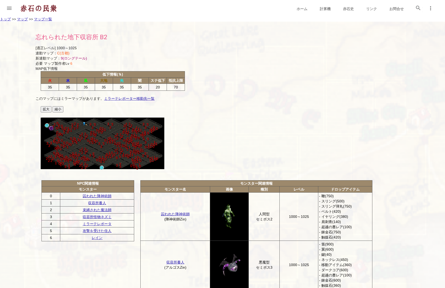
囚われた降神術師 (97, 196)
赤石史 (348, 9)
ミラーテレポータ (97, 224)
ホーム (302, 9)
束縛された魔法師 (97, 210)
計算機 (325, 9)
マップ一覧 (43, 19)
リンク (371, 9)
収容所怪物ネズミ (97, 217)
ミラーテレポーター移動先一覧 (129, 98)
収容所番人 (97, 203)
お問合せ (396, 9)
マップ (22, 19)
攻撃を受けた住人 (97, 231)
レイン (97, 238)
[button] (9, 8)
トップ (5, 19)
